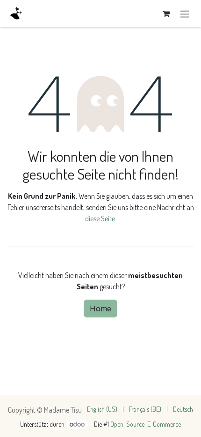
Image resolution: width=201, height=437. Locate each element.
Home (100, 308)
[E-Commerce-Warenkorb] (166, 13)
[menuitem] (102, 409)
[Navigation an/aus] (184, 13)
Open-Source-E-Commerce (145, 424)
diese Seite (100, 218)
